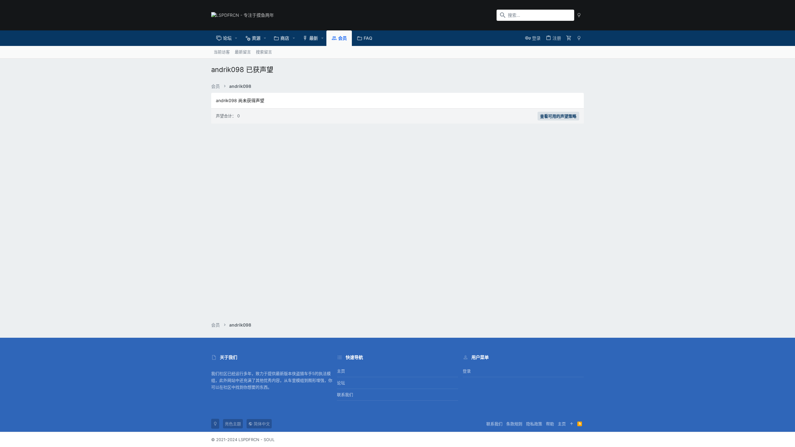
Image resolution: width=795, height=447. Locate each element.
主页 (341, 370)
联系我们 (345, 394)
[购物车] (569, 38)
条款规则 (514, 423)
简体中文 (261, 423)
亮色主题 (233, 423)
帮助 (550, 423)
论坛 (341, 382)
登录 (467, 370)
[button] (236, 38)
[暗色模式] (579, 15)
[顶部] (571, 423)
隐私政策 (534, 423)
